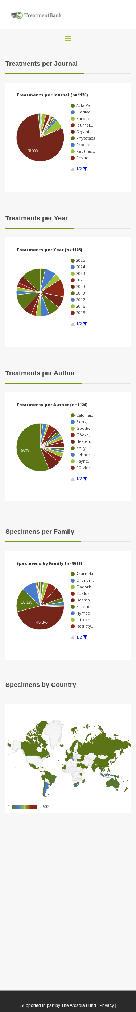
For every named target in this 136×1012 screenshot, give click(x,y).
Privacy (106, 1005)
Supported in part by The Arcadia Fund (58, 1005)
